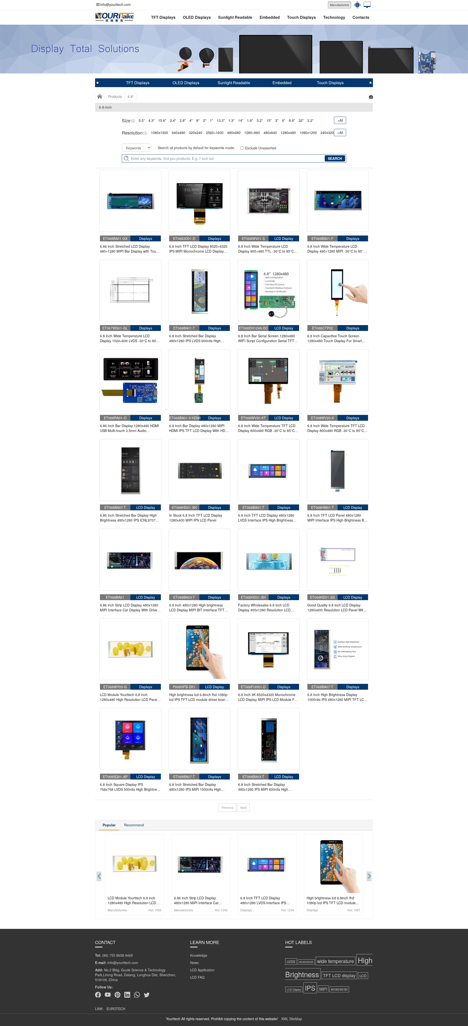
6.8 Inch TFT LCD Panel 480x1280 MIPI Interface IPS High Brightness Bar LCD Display (337, 518)
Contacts (360, 17)
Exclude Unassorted (260, 147)
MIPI (323, 989)
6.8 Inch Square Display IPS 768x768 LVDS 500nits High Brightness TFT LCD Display (130, 787)
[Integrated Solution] (366, 5)
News (194, 962)
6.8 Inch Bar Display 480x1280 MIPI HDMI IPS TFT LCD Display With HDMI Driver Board (199, 428)
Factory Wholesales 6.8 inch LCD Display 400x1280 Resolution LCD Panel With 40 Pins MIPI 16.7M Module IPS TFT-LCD (268, 607)
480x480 (234, 132)
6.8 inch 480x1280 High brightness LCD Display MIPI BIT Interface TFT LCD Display (196, 607)
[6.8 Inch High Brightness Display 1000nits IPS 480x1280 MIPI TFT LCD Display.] (338, 649)
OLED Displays (197, 17)
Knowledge (198, 955)
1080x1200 (308, 132)
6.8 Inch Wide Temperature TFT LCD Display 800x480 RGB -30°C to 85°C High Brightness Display (336, 428)
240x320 (327, 132)
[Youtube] (108, 995)
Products (115, 96)
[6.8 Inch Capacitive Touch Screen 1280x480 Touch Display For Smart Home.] (338, 291)
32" (301, 120)
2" (204, 120)
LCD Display (294, 989)
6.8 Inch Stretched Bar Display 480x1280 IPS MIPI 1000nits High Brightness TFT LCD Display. (195, 787)
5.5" (142, 120)
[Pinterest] (117, 995)
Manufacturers (339, 5)
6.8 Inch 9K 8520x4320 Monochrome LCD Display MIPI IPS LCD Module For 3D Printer (268, 697)
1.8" (250, 120)
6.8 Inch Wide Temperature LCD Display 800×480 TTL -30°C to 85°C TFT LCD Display (266, 249)
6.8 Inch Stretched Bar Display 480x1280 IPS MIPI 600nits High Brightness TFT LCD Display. (263, 787)
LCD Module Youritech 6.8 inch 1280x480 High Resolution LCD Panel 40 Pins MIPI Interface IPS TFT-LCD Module (129, 697)
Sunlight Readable (235, 17)
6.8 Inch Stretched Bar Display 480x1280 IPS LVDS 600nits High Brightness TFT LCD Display (195, 338)
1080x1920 (159, 132)
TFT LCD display (339, 975)
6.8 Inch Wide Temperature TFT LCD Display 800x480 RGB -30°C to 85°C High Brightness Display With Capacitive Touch (266, 428)
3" (276, 120)
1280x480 (288, 132)
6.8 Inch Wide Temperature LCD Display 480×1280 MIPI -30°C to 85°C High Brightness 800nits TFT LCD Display (336, 249)
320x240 (195, 132)
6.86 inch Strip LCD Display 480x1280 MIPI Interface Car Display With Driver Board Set (129, 607)
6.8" (131, 96)
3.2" (260, 120)
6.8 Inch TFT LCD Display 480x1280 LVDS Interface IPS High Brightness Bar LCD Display (266, 518)
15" (269, 120)
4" (191, 120)
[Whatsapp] (137, 995)
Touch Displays (301, 17)
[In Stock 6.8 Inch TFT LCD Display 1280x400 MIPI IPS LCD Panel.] (200, 470)
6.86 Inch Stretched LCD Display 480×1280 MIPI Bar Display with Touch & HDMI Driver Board (130, 249)
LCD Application (202, 969)
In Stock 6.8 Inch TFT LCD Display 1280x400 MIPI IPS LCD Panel (195, 518)
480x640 (270, 132)
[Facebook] (98, 995)
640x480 (178, 132)
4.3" (151, 120)
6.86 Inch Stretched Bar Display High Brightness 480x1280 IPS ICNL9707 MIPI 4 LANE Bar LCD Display (128, 518)
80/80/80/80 (339, 989)
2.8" (183, 120)
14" (240, 120)
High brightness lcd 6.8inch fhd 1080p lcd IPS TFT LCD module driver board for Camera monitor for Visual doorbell (198, 697)
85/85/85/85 (306, 962)
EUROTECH (116, 1008)
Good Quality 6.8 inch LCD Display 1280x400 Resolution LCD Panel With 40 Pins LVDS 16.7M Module (336, 607)
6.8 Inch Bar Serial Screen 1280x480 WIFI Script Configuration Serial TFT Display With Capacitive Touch (266, 338)
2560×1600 (215, 132)
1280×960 (252, 132)
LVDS (291, 961)
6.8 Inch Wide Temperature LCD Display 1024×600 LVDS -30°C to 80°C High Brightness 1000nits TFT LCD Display (130, 338)
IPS (310, 988)
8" (197, 120)
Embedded (270, 17)
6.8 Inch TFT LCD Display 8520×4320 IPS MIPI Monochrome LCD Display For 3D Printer (198, 249)
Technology (334, 17)
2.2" (310, 120)
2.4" (173, 120)
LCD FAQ (197, 977)
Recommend (134, 824)
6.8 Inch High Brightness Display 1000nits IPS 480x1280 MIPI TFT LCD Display (336, 697)
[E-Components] (356, 5)
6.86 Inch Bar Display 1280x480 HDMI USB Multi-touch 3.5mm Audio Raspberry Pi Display (129, 428)
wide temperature (335, 960)
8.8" (292, 120)
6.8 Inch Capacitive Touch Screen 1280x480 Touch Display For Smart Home (334, 338)
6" (283, 120)
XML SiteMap (291, 1018)
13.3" (221, 120)
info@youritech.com (115, 4)
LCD (363, 975)
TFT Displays (163, 17)
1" (211, 120)
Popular (109, 824)
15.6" (162, 120)
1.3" (231, 120)
